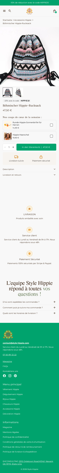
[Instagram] (10, 375)
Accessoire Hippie (22, 20)
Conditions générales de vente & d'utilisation (24, 442)
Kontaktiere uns (10, 371)
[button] (7, 92)
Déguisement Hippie (13, 394)
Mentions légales (11, 432)
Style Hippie (32, 469)
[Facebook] (4, 375)
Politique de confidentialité (16, 437)
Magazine (7, 361)
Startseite (7, 20)
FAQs (5, 366)
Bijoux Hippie (9, 399)
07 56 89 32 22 (9, 354)
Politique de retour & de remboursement (22, 447)
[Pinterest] (15, 375)
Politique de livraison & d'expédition (20, 451)
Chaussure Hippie (11, 404)
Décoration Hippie (11, 414)
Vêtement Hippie (11, 389)
